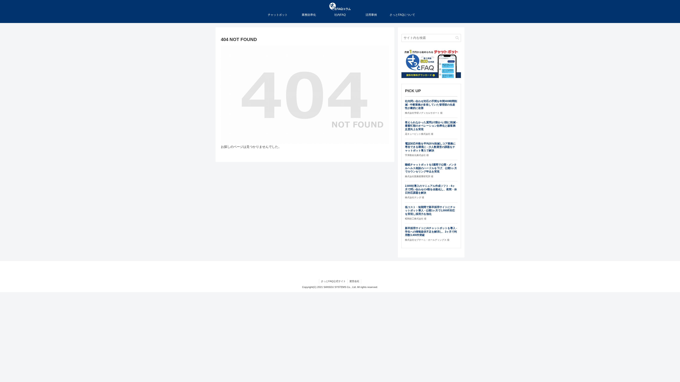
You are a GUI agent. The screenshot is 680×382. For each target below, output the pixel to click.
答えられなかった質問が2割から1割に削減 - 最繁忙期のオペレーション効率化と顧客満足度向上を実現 (431, 126)
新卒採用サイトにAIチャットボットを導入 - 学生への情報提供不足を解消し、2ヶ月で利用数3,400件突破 (431, 231)
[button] (457, 38)
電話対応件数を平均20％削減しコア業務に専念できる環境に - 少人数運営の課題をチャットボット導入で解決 (430, 147)
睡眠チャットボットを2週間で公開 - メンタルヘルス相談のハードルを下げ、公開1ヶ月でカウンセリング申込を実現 (431, 168)
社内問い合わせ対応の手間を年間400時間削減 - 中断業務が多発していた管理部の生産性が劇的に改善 (431, 104)
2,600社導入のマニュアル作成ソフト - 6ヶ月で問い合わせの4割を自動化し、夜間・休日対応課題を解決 (431, 189)
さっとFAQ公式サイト (333, 281)
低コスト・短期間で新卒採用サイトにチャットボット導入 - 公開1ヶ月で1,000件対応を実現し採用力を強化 (430, 210)
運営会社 (354, 281)
